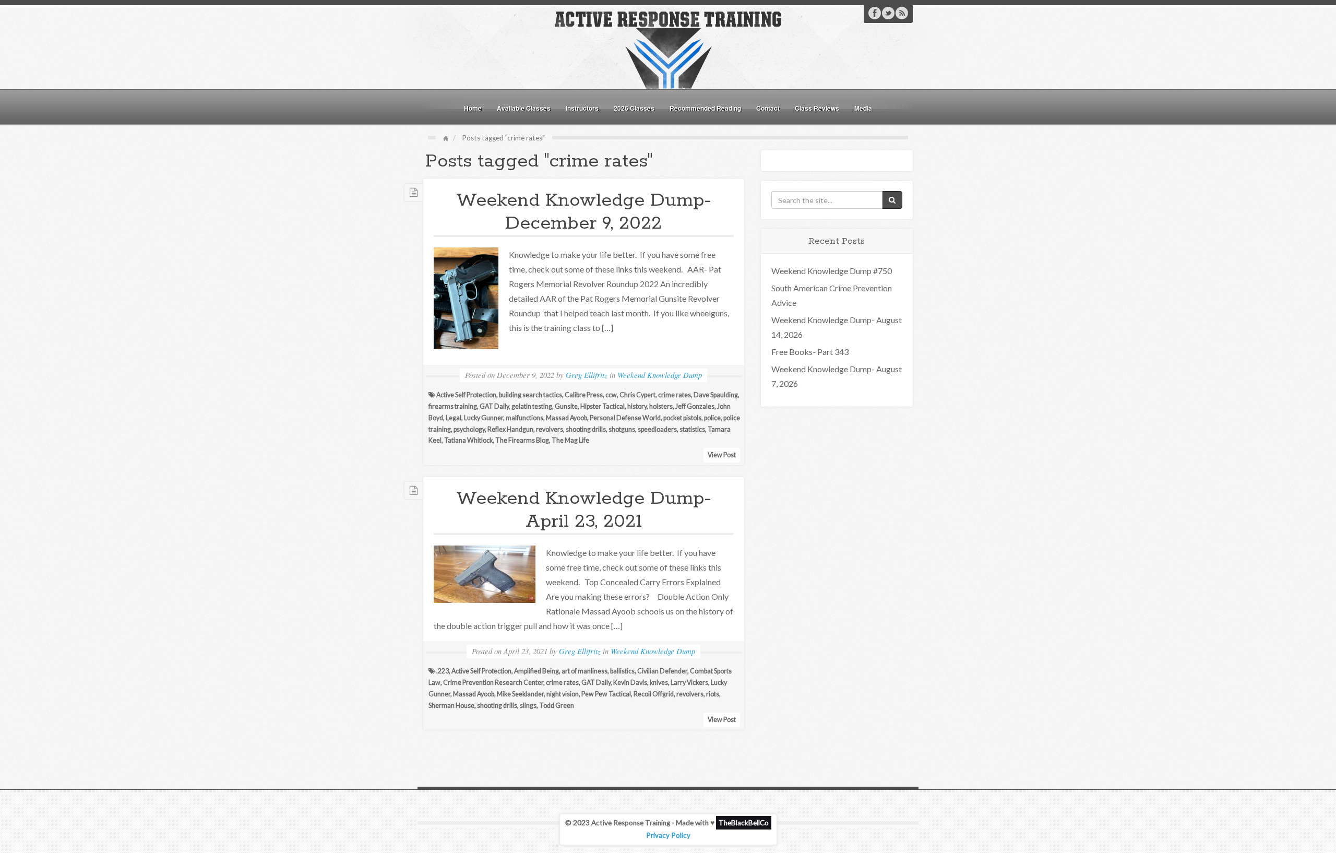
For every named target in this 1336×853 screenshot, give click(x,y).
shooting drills (586, 429)
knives (659, 682)
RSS (902, 13)
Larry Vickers (689, 682)
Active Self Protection (466, 395)
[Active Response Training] (668, 49)
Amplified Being (536, 671)
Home (473, 108)
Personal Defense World (625, 418)
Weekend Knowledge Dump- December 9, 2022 (583, 211)
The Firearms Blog (522, 440)
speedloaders (657, 429)
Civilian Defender (662, 671)
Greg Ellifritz (586, 375)
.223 (442, 671)
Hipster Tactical (602, 406)
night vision (562, 694)
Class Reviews (817, 108)
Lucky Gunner (483, 418)
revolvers (549, 429)
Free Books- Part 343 (810, 352)
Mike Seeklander (520, 694)
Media (863, 108)
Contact (768, 108)
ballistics (622, 671)
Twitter (888, 13)
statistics (692, 429)
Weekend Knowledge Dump (659, 375)
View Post (722, 455)
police (712, 418)
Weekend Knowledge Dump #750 (831, 271)
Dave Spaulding (716, 395)
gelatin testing (531, 406)
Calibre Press (584, 395)
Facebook (874, 13)
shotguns (622, 429)
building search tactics (530, 395)
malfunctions (524, 418)
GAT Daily (494, 406)
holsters (661, 406)
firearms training (452, 406)
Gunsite (566, 406)
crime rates (674, 395)
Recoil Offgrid (654, 694)
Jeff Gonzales (694, 406)
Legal (453, 418)
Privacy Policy (668, 835)
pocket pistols (682, 418)
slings (528, 705)
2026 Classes (634, 108)
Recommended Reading (705, 108)
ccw (611, 395)
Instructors (582, 108)
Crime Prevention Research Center (493, 682)
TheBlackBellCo (744, 823)
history (637, 406)
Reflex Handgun (510, 429)
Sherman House (451, 705)
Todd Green (556, 705)
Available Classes (524, 108)
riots (712, 694)
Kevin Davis (630, 682)
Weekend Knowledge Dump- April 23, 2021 (583, 510)
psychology (469, 429)
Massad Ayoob (566, 418)
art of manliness (584, 671)
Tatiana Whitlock (468, 440)
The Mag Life (570, 440)
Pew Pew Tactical (606, 694)
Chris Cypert (637, 395)
